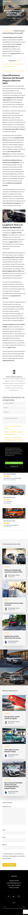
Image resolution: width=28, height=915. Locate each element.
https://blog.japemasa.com (14, 883)
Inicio (4, 31)
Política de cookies (14, 887)
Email (4, 837)
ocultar (17, 60)
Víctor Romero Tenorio (15, 18)
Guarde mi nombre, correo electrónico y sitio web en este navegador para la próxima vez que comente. (14, 856)
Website (4, 844)
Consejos (6, 600)
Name (4, 830)
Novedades (14, 6)
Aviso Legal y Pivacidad (14, 885)
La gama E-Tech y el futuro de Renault (13, 71)
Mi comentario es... (7, 806)
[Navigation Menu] (24, 1)
